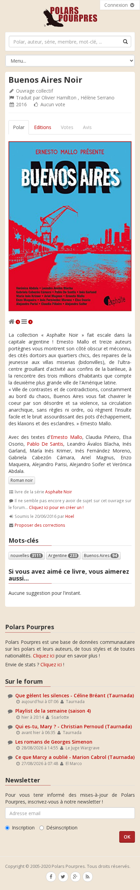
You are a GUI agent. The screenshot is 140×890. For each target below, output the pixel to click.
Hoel (69, 516)
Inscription (23, 827)
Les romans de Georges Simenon (53, 741)
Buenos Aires (100, 555)
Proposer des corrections (40, 525)
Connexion (116, 5)
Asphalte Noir (58, 491)
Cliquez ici (43, 655)
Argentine (62, 555)
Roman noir (22, 480)
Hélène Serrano (98, 97)
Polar (18, 127)
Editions (42, 127)
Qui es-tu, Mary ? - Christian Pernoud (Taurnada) (73, 726)
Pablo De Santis (45, 444)
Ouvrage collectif (34, 91)
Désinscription (61, 827)
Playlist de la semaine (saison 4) (53, 711)
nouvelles (26, 555)
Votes (67, 127)
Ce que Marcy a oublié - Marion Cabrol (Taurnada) (75, 757)
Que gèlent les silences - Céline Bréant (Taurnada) (74, 695)
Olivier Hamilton (58, 97)
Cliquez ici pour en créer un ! (56, 507)
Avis (87, 127)
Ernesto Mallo (66, 437)
